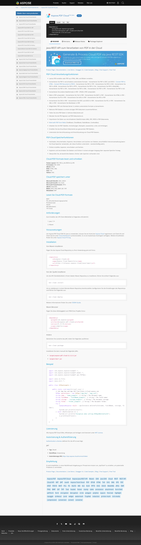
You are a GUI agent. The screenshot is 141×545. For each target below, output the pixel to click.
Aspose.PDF (51, 479)
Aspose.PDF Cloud (62, 15)
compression (52, 500)
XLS (83, 486)
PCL (65, 486)
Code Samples (89, 70)
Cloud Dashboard (64, 236)
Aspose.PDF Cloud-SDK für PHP (25, 34)
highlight (118, 493)
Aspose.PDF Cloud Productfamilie (30, 7)
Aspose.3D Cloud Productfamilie (27, 94)
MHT (60, 486)
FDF (121, 482)
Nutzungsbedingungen (86, 542)
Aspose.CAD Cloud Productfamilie (27, 91)
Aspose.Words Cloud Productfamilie (28, 20)
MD (79, 486)
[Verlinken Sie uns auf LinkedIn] (70, 524)
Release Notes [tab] (79, 41)
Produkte (56, 3)
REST (116, 479)
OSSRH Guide (76, 302)
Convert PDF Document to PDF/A (64, 84)
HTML (98, 482)
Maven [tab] (52, 22)
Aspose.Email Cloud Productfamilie (27, 62)
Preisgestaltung (43, 531)
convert (71, 500)
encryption (64, 493)
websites (4, 533)
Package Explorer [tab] (96, 41)
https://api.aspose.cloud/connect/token (75, 456)
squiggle (50, 496)
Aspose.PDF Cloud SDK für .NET (25, 27)
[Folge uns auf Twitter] (61, 524)
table (92, 489)
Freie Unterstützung (68, 531)
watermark (79, 496)
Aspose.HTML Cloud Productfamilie (28, 98)
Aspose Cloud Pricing (64, 237)
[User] (118, 3)
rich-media (116, 496)
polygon (88, 493)
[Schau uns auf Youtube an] (66, 524)
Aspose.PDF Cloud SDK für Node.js (26, 45)
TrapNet (88, 496)
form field (118, 489)
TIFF (62, 489)
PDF (87, 482)
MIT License (99, 433)
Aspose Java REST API (79, 479)
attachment (109, 489)
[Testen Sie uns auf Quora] (79, 524)
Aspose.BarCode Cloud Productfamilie (28, 73)
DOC (98, 486)
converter (79, 500)
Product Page (50, 70)
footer (79, 489)
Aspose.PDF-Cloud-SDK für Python (26, 38)
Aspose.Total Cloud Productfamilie (27, 17)
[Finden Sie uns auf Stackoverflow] (75, 524)
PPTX (93, 486)
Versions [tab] (66, 41)
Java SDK (103, 479)
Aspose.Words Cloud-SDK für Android (27, 48)
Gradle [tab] (58, 22)
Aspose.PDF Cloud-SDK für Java (49, 7)
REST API (123, 479)
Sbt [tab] (68, 22)
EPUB (93, 482)
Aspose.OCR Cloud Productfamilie (27, 84)
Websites (80, 3)
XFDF (49, 486)
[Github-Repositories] (83, 524)
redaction (95, 496)
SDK (97, 479)
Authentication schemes (54, 441)
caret (65, 496)
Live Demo (71, 70)
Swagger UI (79, 70)
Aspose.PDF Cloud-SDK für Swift (26, 52)
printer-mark (105, 496)
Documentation (61, 70)
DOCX (104, 486)
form (57, 493)
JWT (61, 482)
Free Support (104, 70)
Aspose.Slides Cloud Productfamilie (28, 66)
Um (12, 533)
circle (82, 493)
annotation (99, 489)
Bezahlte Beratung (121, 531)
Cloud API (50, 482)
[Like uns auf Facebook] (57, 524)
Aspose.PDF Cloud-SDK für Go (25, 55)
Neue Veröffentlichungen (26, 531)
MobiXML (111, 486)
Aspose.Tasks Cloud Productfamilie (27, 80)
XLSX (88, 486)
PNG (48, 489)
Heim (3, 531)
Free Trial (112, 70)
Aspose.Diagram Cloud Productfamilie (28, 77)
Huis (17, 7)
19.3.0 (79, 15)
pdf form (50, 493)
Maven (91, 479)
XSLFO (74, 486)
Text (67, 489)
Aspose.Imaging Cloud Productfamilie (28, 70)
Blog (96, 70)
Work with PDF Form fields (57, 122)
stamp (86, 489)
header (73, 489)
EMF (122, 486)
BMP (53, 489)
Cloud (110, 479)
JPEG (117, 486)
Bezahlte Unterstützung (103, 531)
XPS (117, 482)
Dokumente (55, 531)
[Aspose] (24, 2)
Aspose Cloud (100, 234)
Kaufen (64, 3)
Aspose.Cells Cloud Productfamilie (27, 59)
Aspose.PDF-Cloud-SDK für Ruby (26, 41)
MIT (57, 482)
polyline (96, 493)
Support (72, 3)
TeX (103, 482)
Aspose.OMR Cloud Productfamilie (27, 87)
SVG (108, 482)
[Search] (122, 3)
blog (131, 531)
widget (71, 496)
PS (69, 486)
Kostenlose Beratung (85, 531)
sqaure (102, 493)
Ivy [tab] (63, 22)
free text (110, 493)
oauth (67, 482)
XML (112, 482)
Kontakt (95, 542)
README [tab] (55, 41)
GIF (58, 489)
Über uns (89, 3)
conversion (62, 500)
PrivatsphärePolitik (75, 542)
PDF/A (54, 486)
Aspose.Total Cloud (78, 482)
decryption (74, 493)
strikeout (58, 496)
